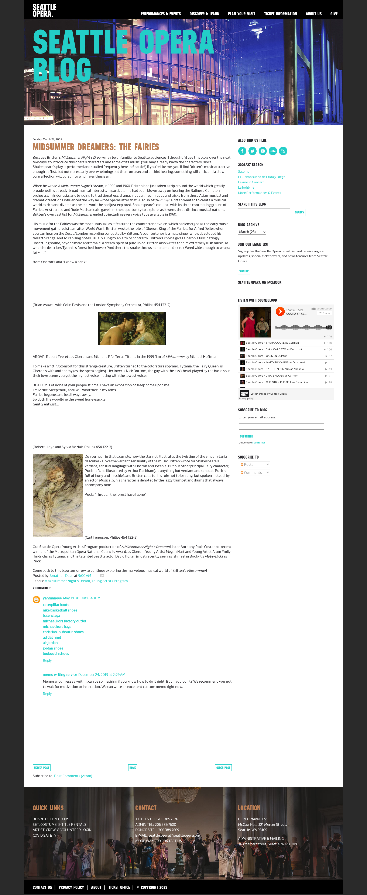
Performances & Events (161, 13)
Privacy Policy (71, 887)
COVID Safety (44, 835)
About (96, 887)
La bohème (246, 187)
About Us (314, 13)
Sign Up (244, 271)
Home (133, 768)
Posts (248, 464)
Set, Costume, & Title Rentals (59, 824)
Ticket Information (280, 13)
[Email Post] (102, 575)
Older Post (223, 768)
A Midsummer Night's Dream (67, 581)
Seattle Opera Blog (124, 55)
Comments (252, 472)
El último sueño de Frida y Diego (261, 177)
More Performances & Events (259, 193)
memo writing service (60, 674)
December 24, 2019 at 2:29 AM (101, 674)
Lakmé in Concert (251, 182)
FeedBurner (258, 442)
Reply (47, 660)
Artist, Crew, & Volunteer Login (62, 830)
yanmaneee (52, 598)
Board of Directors (51, 819)
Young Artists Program (110, 581)
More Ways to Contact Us (158, 841)
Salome (243, 171)
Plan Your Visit (241, 13)
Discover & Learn (204, 13)
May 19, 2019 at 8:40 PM (81, 598)
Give (333, 13)
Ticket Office (119, 887)
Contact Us (42, 887)
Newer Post (41, 768)
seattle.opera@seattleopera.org (174, 835)
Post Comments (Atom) (73, 776)
